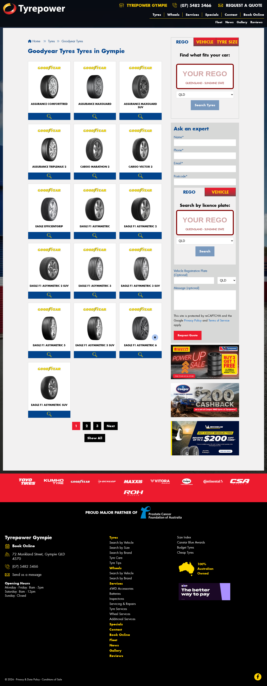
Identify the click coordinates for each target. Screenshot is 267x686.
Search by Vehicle (121, 543)
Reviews (256, 22)
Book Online (254, 14)
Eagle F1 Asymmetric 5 (49, 345)
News (229, 22)
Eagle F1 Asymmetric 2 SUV (49, 286)
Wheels (173, 14)
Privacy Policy (193, 320)
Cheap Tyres (185, 553)
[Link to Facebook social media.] (258, 676)
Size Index (184, 537)
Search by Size (119, 548)
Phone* (179, 150)
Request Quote (188, 335)
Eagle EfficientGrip (49, 226)
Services (192, 14)
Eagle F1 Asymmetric (95, 226)
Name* (179, 137)
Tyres (157, 14)
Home (35, 41)
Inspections (116, 599)
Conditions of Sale (52, 679)
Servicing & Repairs (122, 604)
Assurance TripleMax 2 (49, 166)
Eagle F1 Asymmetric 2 (140, 226)
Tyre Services (118, 609)
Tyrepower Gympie (146, 5)
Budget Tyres (185, 547)
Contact (231, 14)
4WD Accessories (121, 589)
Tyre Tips (115, 563)
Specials (212, 14)
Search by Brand (120, 553)
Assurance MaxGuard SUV (140, 105)
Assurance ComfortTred (49, 104)
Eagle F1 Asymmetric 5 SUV (94, 345)
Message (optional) (186, 288)
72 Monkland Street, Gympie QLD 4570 (38, 556)
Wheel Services (119, 614)
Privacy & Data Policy (28, 679)
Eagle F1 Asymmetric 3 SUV (140, 286)
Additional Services (122, 619)
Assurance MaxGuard (94, 104)
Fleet (218, 22)
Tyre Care (115, 558)
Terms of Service (219, 320)
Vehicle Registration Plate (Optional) (190, 273)
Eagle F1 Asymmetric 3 (95, 286)
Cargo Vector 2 (140, 166)
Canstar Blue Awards (191, 542)
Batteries (115, 594)
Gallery (242, 22)
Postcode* (180, 176)
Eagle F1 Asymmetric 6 (140, 345)
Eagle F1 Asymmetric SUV (49, 405)
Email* (178, 163)
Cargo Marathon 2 (94, 166)
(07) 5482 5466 (195, 5)
